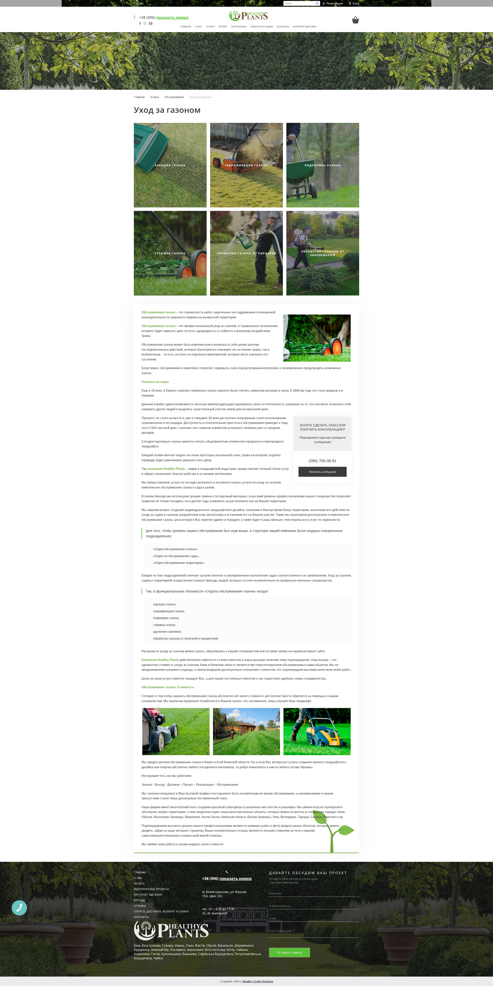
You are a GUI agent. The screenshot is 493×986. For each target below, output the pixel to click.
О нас (198, 26)
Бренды (139, 900)
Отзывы (140, 906)
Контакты (283, 26)
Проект (223, 26)
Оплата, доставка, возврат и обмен (161, 911)
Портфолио (238, 26)
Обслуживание (174, 97)
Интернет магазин (304, 26)
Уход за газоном (200, 97)
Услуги (210, 26)
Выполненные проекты (151, 889)
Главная (185, 26)
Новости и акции (261, 26)
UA (136, 3)
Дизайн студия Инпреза (257, 981)
